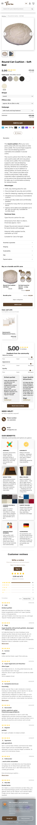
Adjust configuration (18, 299)
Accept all (9, 818)
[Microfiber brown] (4, 79)
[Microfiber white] (27, 79)
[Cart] (33, 3)
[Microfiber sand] (16, 79)
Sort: (20, 598)
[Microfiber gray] (10, 79)
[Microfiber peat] (22, 79)
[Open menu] (2, 3)
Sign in (18, 569)
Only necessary (25, 818)
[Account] (30, 3)
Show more (5, 643)
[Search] (32, 9)
